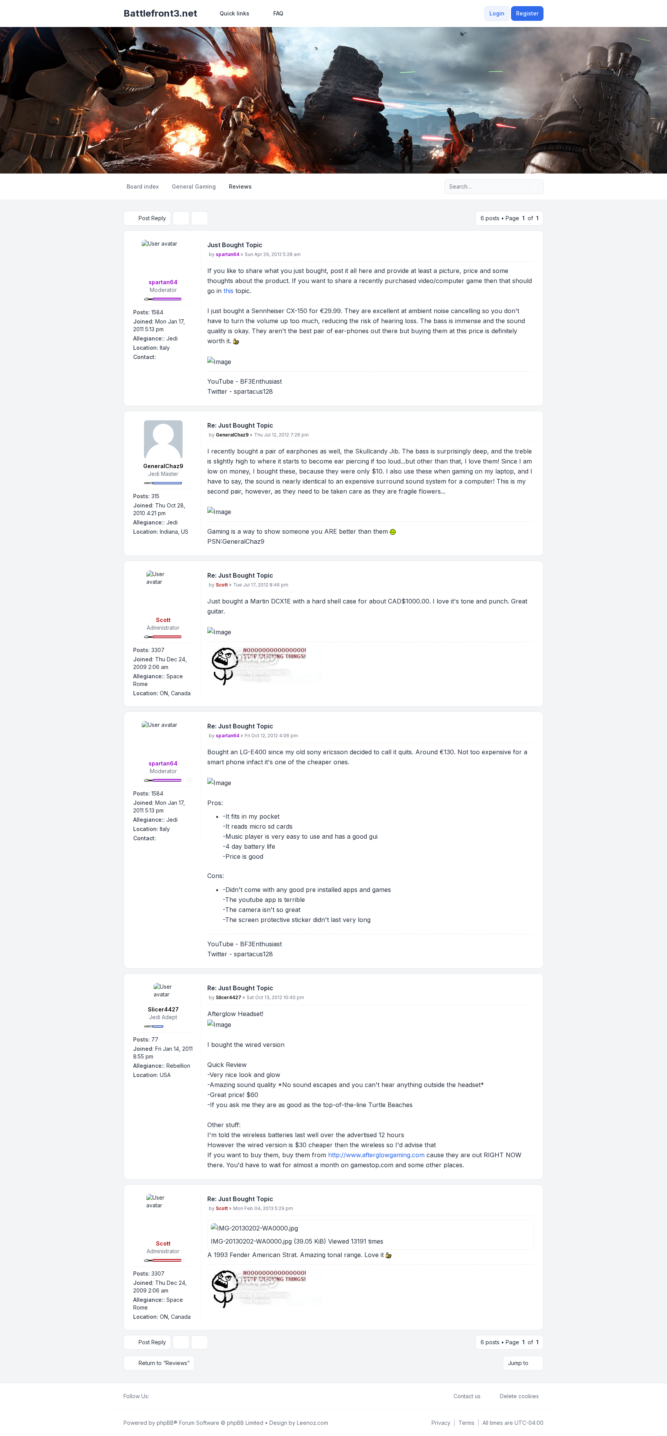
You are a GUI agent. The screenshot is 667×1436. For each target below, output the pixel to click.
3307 (157, 650)
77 (154, 1039)
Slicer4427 (163, 1009)
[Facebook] (153, 1396)
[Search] (521, 186)
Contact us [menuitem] (467, 1396)
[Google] (172, 1396)
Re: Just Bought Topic (240, 425)
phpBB (165, 1422)
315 (155, 496)
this (228, 291)
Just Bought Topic (234, 245)
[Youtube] (166, 1396)
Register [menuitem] (527, 13)
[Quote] (527, 246)
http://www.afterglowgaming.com (376, 1155)
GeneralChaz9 (163, 466)
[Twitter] (159, 1396)
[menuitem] (231, 13)
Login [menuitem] (496, 13)
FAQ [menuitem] (278, 13)
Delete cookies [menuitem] (519, 1396)
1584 (157, 312)
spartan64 (163, 282)
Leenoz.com (312, 1422)
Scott (163, 620)
